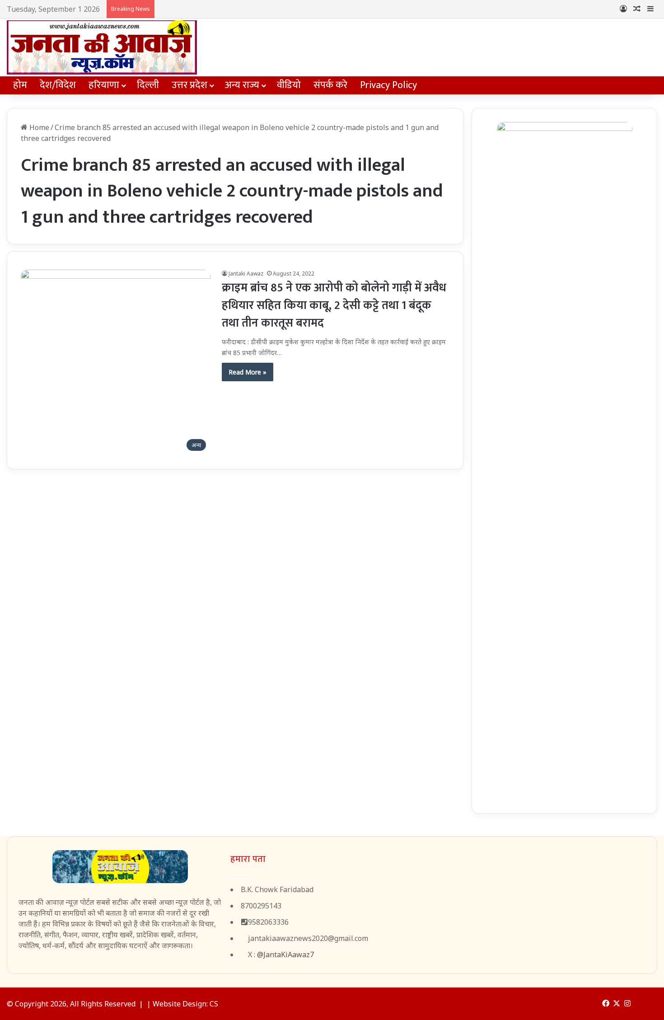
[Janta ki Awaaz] (102, 47)
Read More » (248, 372)
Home (38, 127)
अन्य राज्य (242, 85)
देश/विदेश (58, 85)
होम (20, 85)
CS (214, 1004)
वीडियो (289, 85)
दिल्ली (148, 85)
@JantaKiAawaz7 (285, 954)
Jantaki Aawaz (246, 273)
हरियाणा (104, 85)
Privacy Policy (388, 85)
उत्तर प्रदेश (189, 85)
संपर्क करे (330, 85)
